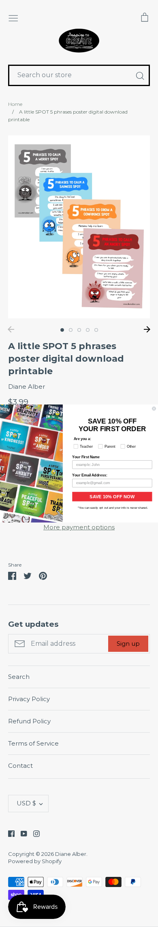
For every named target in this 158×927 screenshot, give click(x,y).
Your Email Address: (89, 475)
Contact (20, 765)
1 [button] (62, 330)
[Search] (140, 75)
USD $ (26, 803)
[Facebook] (8, 833)
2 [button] (71, 330)
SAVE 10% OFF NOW (112, 496)
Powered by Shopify (35, 861)
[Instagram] (33, 833)
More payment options (79, 527)
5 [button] (96, 330)
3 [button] (79, 330)
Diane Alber (26, 386)
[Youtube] (21, 833)
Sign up (128, 643)
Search (19, 677)
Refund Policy (29, 721)
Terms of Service (33, 743)
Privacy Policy (29, 699)
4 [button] (88, 330)
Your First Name (86, 457)
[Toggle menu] (13, 17)
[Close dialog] (154, 408)
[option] (79, 226)
